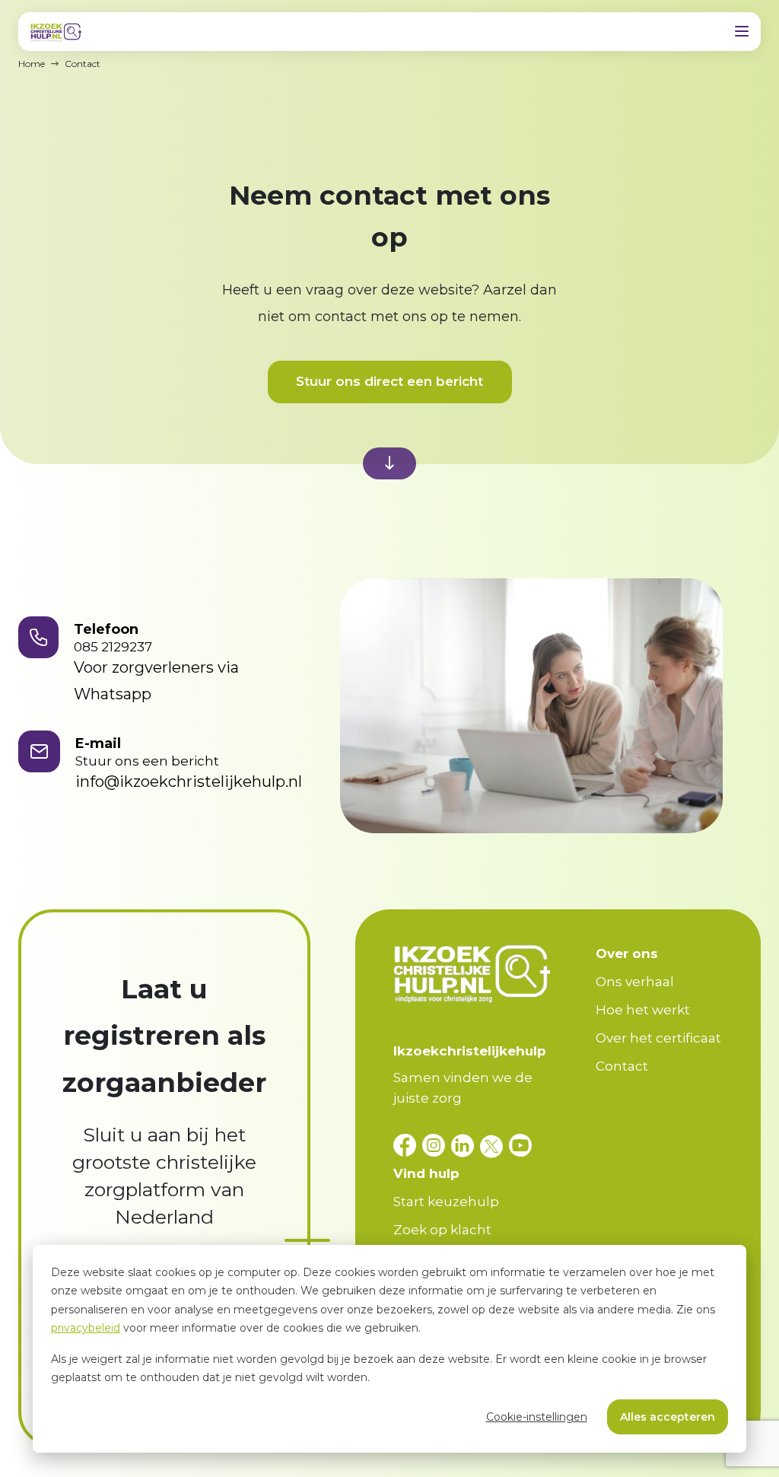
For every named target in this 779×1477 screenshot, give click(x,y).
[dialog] (389, 1349)
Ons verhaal (635, 981)
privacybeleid (85, 1328)
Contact (622, 1066)
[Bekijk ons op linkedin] (465, 1146)
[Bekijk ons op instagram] (436, 1146)
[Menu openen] (742, 31)
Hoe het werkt (643, 1009)
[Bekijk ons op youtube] (520, 1146)
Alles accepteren (667, 1417)
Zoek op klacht (442, 1229)
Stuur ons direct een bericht (389, 381)
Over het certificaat (658, 1038)
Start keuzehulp (446, 1201)
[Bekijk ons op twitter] (494, 1146)
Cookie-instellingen (536, 1417)
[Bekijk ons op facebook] (407, 1146)
